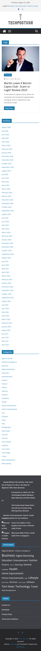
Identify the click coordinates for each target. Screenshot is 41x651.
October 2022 (7, 294)
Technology (6, 453)
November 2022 (7, 290)
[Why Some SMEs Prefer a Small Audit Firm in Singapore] (6, 536)
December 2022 (7, 287)
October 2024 (7, 207)
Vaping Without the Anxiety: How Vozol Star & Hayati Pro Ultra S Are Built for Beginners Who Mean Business (17, 485)
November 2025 (7, 160)
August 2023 (6, 258)
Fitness (4, 387)
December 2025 (7, 156)
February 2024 (7, 236)
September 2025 (8, 167)
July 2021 (5, 334)
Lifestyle (5, 416)
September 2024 (8, 211)
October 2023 (7, 250)
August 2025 (6, 171)
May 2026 (5, 138)
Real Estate (6, 431)
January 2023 (6, 283)
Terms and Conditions (10, 619)
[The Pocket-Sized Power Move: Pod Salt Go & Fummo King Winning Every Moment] (6, 508)
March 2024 (6, 232)
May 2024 (5, 225)
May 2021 (5, 341)
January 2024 (6, 240)
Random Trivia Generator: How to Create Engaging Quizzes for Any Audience (23, 7)
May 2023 (5, 269)
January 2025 (6, 196)
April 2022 (5, 316)
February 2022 (7, 323)
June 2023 (5, 265)
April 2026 (5, 142)
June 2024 (5, 221)
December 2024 (7, 200)
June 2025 (5, 178)
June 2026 (5, 135)
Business (5, 366)
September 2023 (8, 254)
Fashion (4, 380)
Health (4, 402)
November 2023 (7, 247)
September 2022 (8, 298)
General (5, 395)
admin (19, 79)
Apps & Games (7, 358)
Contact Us (6, 605)
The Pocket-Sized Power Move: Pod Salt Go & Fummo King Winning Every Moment (22, 508)
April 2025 (5, 185)
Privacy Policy (7, 614)
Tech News (8, 75)
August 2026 (6, 127)
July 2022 (5, 305)
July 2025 (5, 174)
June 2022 (5, 308)
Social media (6, 442)
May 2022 (5, 312)
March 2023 (6, 276)
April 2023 (5, 272)
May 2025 (5, 182)
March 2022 (6, 319)
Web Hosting (6, 463)
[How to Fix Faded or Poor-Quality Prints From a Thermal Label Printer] (6, 525)
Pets (3, 424)
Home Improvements (9, 409)
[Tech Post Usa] (4, 31)
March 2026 (6, 145)
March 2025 (6, 189)
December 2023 (7, 243)
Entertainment (7, 377)
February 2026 (7, 149)
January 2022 (6, 327)
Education (5, 373)
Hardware (5, 398)
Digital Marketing (8, 369)
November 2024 (7, 203)
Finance (4, 384)
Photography (6, 427)
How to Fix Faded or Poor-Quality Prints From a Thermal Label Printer (22, 525)
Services (5, 438)
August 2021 (6, 330)
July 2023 (5, 261)
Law (3, 413)
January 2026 (6, 153)
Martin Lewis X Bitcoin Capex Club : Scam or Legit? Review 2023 (17, 86)
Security (5, 434)
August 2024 (6, 214)
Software (5, 445)
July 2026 (5, 131)
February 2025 (7, 192)
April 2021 (5, 345)
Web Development (8, 460)
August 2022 (6, 301)
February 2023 (7, 279)
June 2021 (5, 337)
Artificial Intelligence (9, 362)
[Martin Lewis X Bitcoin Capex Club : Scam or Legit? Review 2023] (20, 58)
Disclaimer (6, 610)
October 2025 (7, 164)
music (4, 420)
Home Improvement (9, 406)
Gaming (4, 391)
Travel (4, 456)
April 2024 (5, 229)
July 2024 (5, 218)
